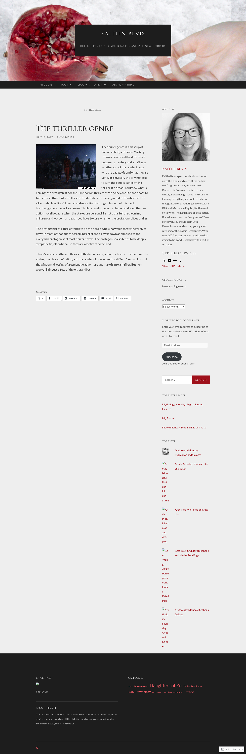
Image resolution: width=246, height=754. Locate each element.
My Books (46, 84)
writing (190, 691)
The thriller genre (74, 129)
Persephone (156, 692)
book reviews (141, 686)
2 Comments (65, 137)
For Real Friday (194, 686)
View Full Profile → (173, 266)
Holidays (132, 692)
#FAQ (131, 686)
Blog (81, 84)
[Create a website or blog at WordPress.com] (37, 747)
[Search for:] (186, 379)
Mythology (144, 692)
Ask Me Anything (123, 84)
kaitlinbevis (174, 169)
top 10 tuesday (178, 692)
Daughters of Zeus (168, 685)
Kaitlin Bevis (123, 34)
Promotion (167, 692)
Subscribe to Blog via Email (180, 320)
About (64, 84)
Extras (98, 84)
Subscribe (172, 356)
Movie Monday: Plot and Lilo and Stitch (184, 427)
